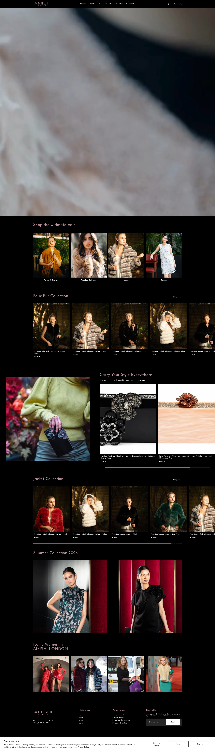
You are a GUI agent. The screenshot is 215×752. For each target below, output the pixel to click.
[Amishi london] (42, 4)
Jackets (126, 280)
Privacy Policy (83, 747)
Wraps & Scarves (51, 280)
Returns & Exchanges (121, 720)
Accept (178, 744)
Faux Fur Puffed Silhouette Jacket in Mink (89, 351)
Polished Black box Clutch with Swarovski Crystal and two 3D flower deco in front (128, 457)
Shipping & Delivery (120, 723)
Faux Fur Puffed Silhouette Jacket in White (168, 351)
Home (81, 715)
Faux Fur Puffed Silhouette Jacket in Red (50, 534)
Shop (81, 718)
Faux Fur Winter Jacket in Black (124, 534)
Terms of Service (118, 715)
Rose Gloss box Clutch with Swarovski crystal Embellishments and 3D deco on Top (185, 457)
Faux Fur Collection (88, 280)
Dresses (164, 280)
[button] (181, 4)
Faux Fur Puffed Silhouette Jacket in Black (129, 351)
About (81, 720)
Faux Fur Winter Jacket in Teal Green (166, 534)
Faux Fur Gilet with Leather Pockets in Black (49, 352)
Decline (200, 744)
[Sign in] (175, 4)
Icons (81, 723)
